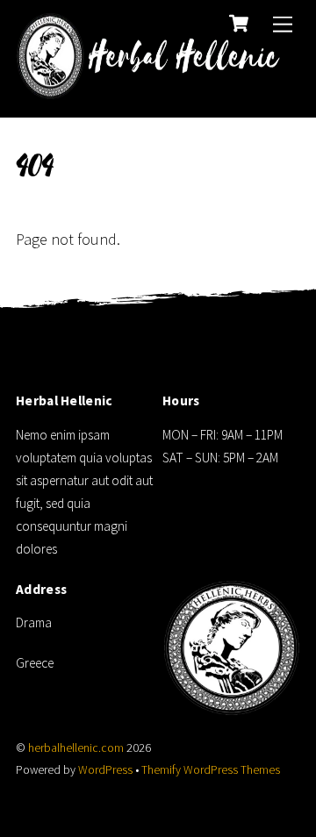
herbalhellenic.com (76, 747)
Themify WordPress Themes (210, 769)
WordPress (105, 769)
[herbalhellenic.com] (153, 89)
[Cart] (238, 23)
